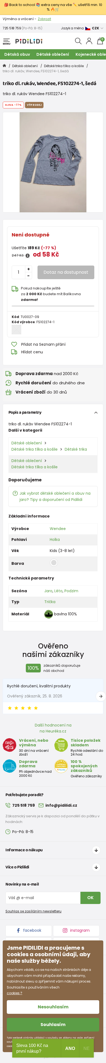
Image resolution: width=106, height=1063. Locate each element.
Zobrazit (44, 19)
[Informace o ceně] (28, 256)
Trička (49, 601)
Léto (58, 591)
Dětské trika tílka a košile (64, 66)
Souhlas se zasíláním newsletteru (33, 911)
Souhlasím (53, 1024)
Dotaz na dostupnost (65, 272)
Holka (55, 539)
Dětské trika (76, 449)
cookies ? (14, 993)
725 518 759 (12, 28)
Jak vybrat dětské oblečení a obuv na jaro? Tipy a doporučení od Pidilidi (55, 496)
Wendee (58, 528)
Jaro (48, 591)
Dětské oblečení (52, 54)
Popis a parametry (25, 412)
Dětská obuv (17, 54)
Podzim (71, 591)
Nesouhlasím (53, 1007)
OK (90, 897)
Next (101, 696)
